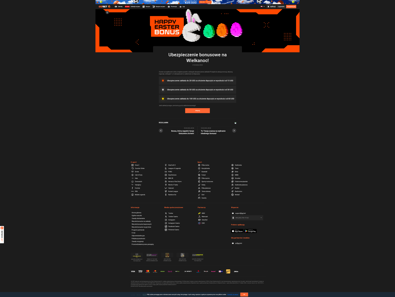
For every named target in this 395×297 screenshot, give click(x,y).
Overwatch (138, 181)
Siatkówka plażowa (241, 185)
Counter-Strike (140, 168)
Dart (203, 195)
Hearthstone (172, 175)
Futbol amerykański (241, 181)
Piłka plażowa (206, 188)
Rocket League (173, 191)
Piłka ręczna (206, 178)
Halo (136, 178)
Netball (237, 195)
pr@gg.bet (238, 243)
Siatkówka (238, 165)
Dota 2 (137, 165)
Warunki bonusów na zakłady (141, 221)
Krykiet (237, 188)
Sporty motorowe (207, 181)
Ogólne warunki (137, 215)
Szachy (204, 198)
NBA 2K (170, 178)
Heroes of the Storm (175, 181)
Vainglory (138, 185)
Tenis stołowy (206, 191)
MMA (236, 175)
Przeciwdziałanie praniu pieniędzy (143, 244)
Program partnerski (138, 230)
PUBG (170, 171)
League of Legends (174, 168)
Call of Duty (138, 175)
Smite (137, 171)
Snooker (237, 178)
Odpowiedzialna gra (138, 235)
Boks (236, 171)
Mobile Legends (140, 195)
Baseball (204, 171)
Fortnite (137, 188)
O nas (133, 233)
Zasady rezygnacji (137, 241)
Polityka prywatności (138, 238)
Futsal (204, 175)
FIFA (136, 191)
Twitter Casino (173, 216)
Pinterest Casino (173, 230)
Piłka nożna (205, 165)
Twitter (170, 213)
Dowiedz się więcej (232, 294)
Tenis (236, 168)
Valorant (171, 188)
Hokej (203, 185)
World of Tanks (173, 185)
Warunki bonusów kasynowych (142, 224)
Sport (200, 162)
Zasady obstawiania (138, 218)
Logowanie (281, 6)
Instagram (171, 220)
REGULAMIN (163, 123)
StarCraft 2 (172, 165)
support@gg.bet (240, 213)
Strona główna (136, 212)
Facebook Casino (173, 226)
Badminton (238, 191)
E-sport (134, 162)
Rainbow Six (172, 195)
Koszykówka (206, 168)
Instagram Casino (174, 223)
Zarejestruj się (291, 6)
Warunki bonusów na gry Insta (141, 227)
